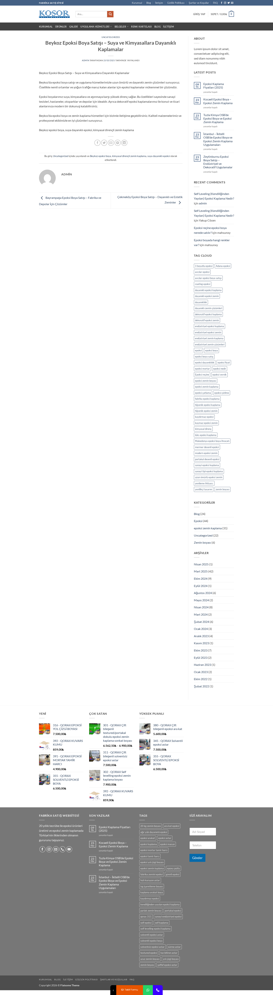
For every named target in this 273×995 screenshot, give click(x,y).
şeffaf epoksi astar (167, 964)
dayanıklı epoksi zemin (207, 296)
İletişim (159, 2)
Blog (148, 2)
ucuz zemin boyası (150, 958)
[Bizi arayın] (62, 849)
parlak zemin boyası (150, 910)
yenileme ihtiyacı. (204, 483)
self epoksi (146, 922)
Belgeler (120, 26)
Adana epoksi (223, 265)
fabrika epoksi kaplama (207, 398)
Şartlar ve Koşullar (199, 2)
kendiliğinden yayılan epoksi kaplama (160, 904)
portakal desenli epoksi (207, 459)
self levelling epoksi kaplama (155, 928)
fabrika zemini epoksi (151, 874)
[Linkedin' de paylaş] (124, 143)
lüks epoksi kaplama (205, 435)
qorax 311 (146, 916)
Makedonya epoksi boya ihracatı (212, 440)
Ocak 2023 (201, 672)
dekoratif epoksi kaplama (208, 314)
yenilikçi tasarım (203, 489)
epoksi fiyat (224, 362)
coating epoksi (202, 284)
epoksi (198, 350)
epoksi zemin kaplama (206, 386)
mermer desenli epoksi (207, 447)
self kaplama (161, 922)
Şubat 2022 (201, 686)
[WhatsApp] (148, 990)
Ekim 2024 (200, 578)
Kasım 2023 (201, 643)
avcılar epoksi (202, 271)
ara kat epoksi (171, 825)
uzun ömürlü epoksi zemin (208, 477)
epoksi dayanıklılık (204, 362)
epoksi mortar (202, 368)
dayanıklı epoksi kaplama (208, 290)
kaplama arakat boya (151, 892)
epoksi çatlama (203, 392)
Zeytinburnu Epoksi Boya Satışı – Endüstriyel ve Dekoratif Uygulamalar (218, 162)
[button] (199, 14)
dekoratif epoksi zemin (207, 320)
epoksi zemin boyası (205, 380)
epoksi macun (167, 844)
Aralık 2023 (201, 636)
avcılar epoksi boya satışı (208, 278)
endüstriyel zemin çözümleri (210, 344)
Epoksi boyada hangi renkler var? (212, 242)
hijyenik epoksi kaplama (207, 404)
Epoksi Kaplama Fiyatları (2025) (213, 85)
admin (85, 60)
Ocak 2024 (201, 628)
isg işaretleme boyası (151, 886)
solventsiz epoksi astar (152, 946)
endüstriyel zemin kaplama (209, 338)
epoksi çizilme (221, 392)
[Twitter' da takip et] (229, 3)
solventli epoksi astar (151, 934)
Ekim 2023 (200, 650)
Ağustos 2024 (203, 593)
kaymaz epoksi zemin (206, 422)
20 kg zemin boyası (150, 825)
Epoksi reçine (202, 374)
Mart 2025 (201, 571)
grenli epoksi (172, 874)
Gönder (197, 858)
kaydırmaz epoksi (204, 416)
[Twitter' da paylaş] (104, 143)
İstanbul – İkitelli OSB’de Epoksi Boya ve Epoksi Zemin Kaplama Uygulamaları (218, 139)
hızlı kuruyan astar (150, 880)
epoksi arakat (147, 838)
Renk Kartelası (141, 26)
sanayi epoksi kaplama (207, 465)
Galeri (73, 26)
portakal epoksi (173, 910)
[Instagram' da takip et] (225, 3)
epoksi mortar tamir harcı (153, 850)
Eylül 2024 (200, 586)
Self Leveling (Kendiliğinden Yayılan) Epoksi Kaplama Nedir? (214, 196)
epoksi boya (211, 350)
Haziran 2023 (202, 664)
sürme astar (174, 946)
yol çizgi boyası (171, 958)
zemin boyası (222, 489)
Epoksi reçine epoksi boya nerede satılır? (210, 230)
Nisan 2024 (201, 607)
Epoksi (198, 521)
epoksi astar (164, 838)
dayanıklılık (201, 302)
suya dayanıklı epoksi (158, 156)
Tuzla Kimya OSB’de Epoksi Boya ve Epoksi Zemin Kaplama (217, 118)
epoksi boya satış (204, 356)
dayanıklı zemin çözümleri (208, 308)
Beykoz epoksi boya (100, 156)
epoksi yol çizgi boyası (152, 862)
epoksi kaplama (148, 844)
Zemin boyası (202, 542)
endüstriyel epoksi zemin (208, 332)
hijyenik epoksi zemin (206, 410)
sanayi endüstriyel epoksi (168, 916)
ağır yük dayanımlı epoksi (153, 832)
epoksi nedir (219, 368)
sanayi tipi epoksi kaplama (209, 471)
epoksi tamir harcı (149, 856)
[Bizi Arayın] (158, 990)
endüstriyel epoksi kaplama (209, 326)
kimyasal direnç (203, 428)
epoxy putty (173, 868)
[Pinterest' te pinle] (118, 143)
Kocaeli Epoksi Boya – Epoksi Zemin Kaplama (218, 101)
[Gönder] (110, 14)
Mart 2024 (201, 614)
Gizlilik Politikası (175, 2)
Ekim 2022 (200, 679)
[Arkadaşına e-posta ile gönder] (111, 143)
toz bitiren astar (168, 952)
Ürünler (61, 26)
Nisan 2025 (201, 564)
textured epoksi (148, 952)
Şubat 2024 (201, 621)
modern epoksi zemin (206, 453)
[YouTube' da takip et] (69, 849)
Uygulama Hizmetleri (94, 26)
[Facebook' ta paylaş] (97, 143)
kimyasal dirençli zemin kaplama (129, 156)
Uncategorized (111, 37)
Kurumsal (137, 2)
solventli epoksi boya (151, 940)
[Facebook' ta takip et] (221, 3)
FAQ (215, 2)
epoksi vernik (219, 374)
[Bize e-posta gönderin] (232, 3)
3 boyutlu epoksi (203, 265)
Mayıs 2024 (201, 600)
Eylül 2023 (200, 657)
